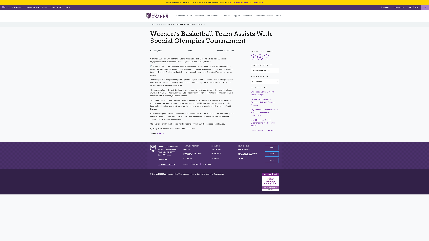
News (158, 24)
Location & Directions (166, 164)
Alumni (68, 7)
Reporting (187, 158)
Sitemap (186, 164)
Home (153, 24)
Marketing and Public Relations (193, 154)
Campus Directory (191, 146)
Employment (216, 153)
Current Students (17, 7)
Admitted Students (33, 7)
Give (417, 7)
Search (386, 7)
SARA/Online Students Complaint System (247, 154)
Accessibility (195, 164)
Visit (410, 7)
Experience (215, 146)
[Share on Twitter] (260, 57)
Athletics (161, 133)
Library (186, 149)
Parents (44, 7)
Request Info (398, 7)
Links (6, 7)
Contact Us (162, 160)
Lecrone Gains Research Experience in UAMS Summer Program (263, 102)
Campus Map (216, 149)
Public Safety (244, 149)
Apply (271, 154)
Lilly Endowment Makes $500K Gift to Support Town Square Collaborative (265, 112)
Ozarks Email (243, 146)
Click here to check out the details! (246, 2)
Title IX (241, 158)
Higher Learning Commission (211, 174)
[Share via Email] (266, 57)
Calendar (215, 158)
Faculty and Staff (56, 7)
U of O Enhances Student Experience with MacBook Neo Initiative (263, 123)
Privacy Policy (206, 164)
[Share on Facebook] (253, 57)
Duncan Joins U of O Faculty (262, 130)
